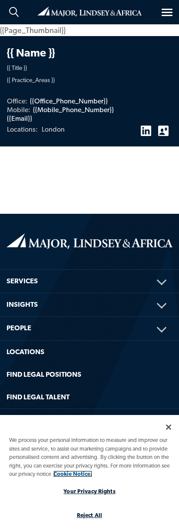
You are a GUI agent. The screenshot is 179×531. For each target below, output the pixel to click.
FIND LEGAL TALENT (38, 397)
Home (89, 11)
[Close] (168, 427)
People (19, 328)
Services (22, 281)
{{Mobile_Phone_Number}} (73, 110)
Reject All (89, 515)
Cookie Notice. (72, 474)
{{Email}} (19, 118)
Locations (25, 352)
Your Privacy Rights (89, 491)
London (53, 129)
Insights (22, 304)
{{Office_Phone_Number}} (69, 101)
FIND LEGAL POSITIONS (44, 374)
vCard (163, 127)
